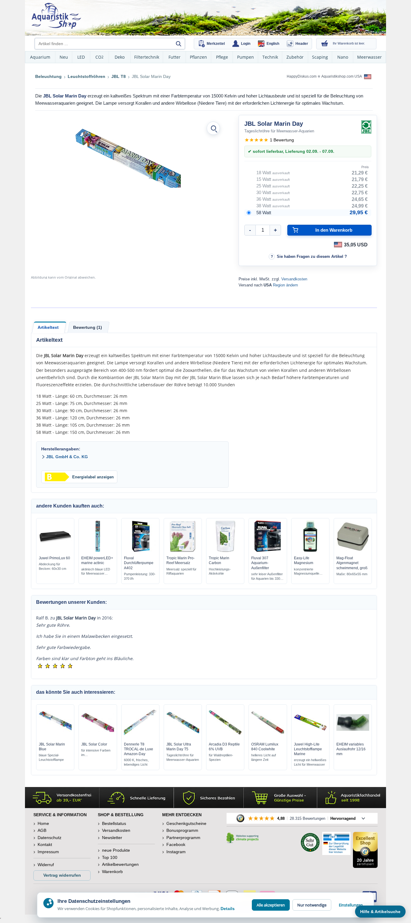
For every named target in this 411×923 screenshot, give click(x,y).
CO (99, 57)
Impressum (48, 851)
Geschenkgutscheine (186, 823)
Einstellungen (351, 905)
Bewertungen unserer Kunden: (71, 602)
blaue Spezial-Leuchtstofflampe (51, 757)
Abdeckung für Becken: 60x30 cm (52, 566)
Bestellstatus (114, 823)
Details (228, 908)
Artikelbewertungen (120, 864)
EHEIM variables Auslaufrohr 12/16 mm (351, 749)
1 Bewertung (282, 139)
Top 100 (109, 857)
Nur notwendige (311, 905)
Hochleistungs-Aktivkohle (220, 571)
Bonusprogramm (182, 830)
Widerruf (46, 864)
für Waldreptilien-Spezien (221, 757)
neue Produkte (116, 850)
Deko (120, 57)
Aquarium (40, 57)
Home (43, 823)
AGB (42, 830)
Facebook (175, 844)
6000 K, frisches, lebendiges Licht (136, 762)
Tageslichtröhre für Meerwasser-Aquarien (182, 757)
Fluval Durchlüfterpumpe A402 (138, 563)
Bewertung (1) (87, 327)
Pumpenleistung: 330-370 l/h (140, 576)
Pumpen (245, 57)
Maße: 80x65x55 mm (351, 574)
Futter (174, 57)
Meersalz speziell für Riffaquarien (181, 571)
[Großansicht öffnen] (213, 128)
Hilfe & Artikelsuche (380, 911)
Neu (64, 57)
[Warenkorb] (324, 43)
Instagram (176, 851)
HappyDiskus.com (302, 76)
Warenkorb (112, 871)
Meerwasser (369, 57)
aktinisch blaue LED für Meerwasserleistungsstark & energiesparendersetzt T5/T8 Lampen (97, 571)
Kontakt (45, 844)
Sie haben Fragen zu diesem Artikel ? (312, 256)
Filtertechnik (146, 57)
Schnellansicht (55, 551)
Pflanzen (198, 57)
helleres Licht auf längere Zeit (263, 757)
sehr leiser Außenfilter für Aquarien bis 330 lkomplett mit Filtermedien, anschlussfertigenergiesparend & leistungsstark (267, 576)
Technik (270, 57)
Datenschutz (49, 837)
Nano (342, 57)
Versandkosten (294, 279)
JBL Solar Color (94, 744)
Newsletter (112, 837)
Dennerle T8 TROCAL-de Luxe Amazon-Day (138, 749)
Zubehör (295, 57)
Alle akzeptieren (271, 905)
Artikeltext (48, 327)
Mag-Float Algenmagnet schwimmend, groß (351, 563)
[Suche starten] (178, 44)
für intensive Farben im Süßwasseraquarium (96, 753)
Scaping (320, 57)
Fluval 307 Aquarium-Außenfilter (260, 563)
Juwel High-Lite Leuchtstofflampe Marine (308, 749)
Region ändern (285, 285)
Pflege (222, 57)
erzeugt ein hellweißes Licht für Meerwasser (310, 762)
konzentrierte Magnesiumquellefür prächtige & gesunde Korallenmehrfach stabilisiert (308, 571)
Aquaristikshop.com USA (342, 76)
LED (81, 57)
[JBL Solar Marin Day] (128, 158)
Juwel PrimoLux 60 (54, 558)
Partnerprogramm (183, 837)
